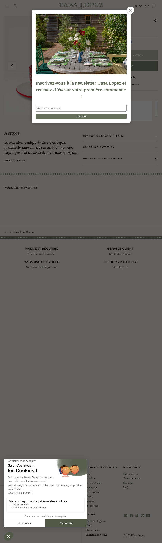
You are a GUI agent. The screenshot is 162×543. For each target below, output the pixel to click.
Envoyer (81, 116)
